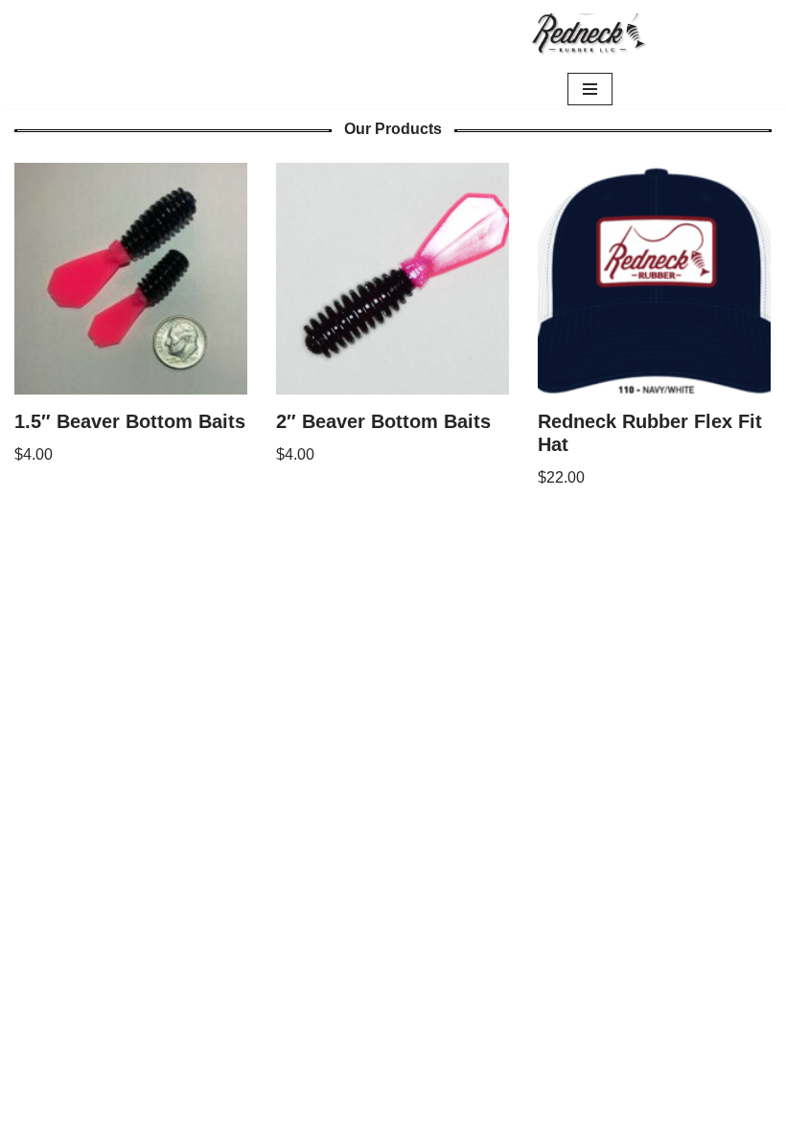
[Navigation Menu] (590, 89)
